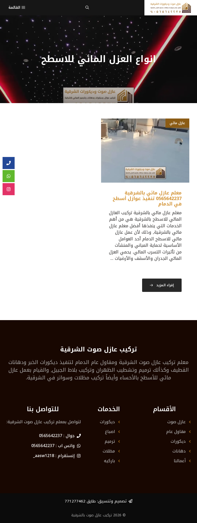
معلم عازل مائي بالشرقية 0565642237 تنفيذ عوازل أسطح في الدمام (147, 198)
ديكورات (178, 441)
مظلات (109, 451)
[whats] (9, 176)
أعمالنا (180, 461)
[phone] (9, 163)
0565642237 (50, 436)
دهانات (179, 451)
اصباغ (110, 432)
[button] (87, 7)
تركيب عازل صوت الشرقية (147, 362)
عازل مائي (177, 123)
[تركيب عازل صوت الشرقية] (171, 7)
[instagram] (9, 189)
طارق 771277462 (80, 501)
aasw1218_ (43, 456)
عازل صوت (176, 422)
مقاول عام (176, 432)
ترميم (110, 441)
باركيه (109, 461)
